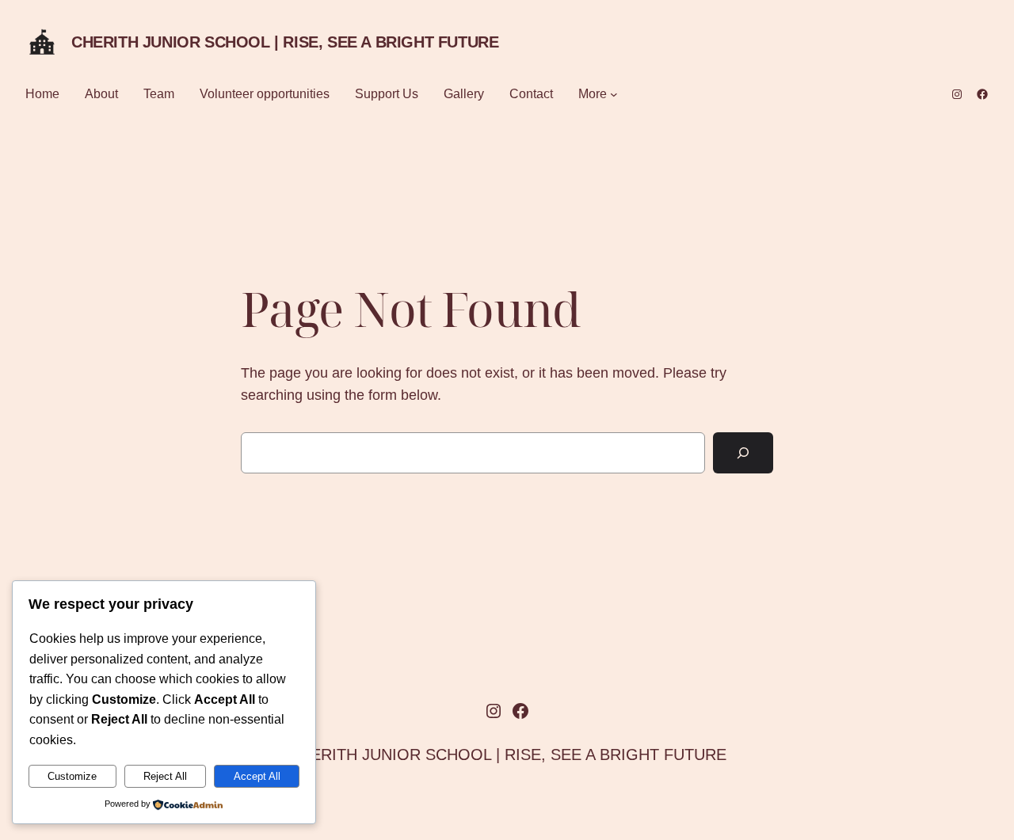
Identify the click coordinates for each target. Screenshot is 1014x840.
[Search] (743, 452)
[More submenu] (614, 94)
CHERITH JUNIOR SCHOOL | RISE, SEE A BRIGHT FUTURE (284, 42)
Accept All (257, 776)
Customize (72, 776)
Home (42, 94)
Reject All (165, 776)
